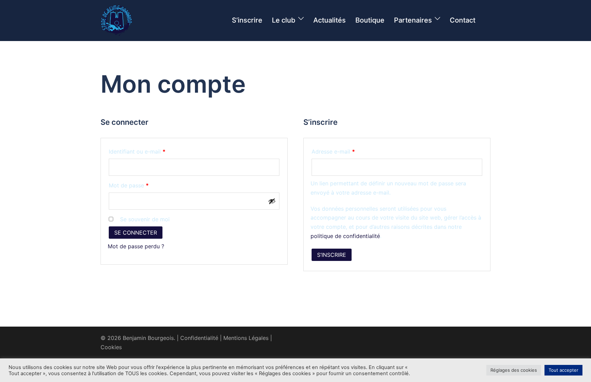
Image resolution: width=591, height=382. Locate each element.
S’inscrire (247, 20)
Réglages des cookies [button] (513, 370)
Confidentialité (199, 337)
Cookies (111, 347)
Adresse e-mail (347, 151)
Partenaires (413, 20)
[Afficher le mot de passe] (272, 201)
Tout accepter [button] (563, 370)
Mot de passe (143, 185)
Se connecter (135, 232)
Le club (284, 20)
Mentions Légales (245, 337)
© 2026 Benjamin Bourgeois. (138, 337)
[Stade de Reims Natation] (116, 19)
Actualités (329, 20)
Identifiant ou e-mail (151, 151)
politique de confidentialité (345, 236)
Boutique (369, 20)
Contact (462, 20)
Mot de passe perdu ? (136, 246)
